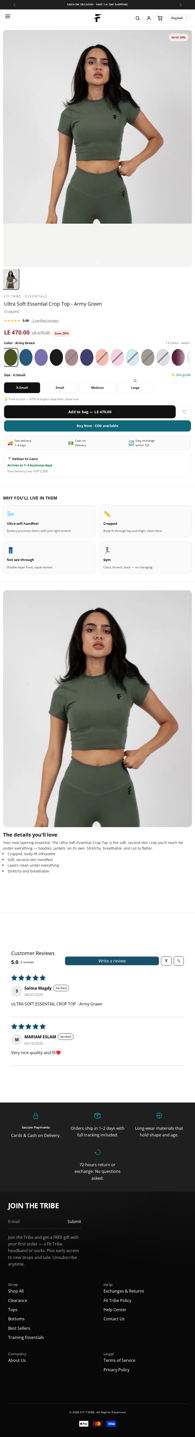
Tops (13, 1309)
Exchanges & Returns (124, 1291)
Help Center (115, 1309)
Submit (74, 1221)
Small (60, 387)
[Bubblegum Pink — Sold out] (117, 357)
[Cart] (160, 18)
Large (135, 387)
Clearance (17, 1300)
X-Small (22, 387)
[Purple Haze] (41, 357)
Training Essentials (26, 1337)
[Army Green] (10, 357)
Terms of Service (119, 1360)
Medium (97, 387)
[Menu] (8, 18)
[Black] (56, 357)
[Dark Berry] (178, 357)
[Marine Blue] (25, 357)
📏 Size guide (181, 375)
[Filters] (166, 960)
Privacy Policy (116, 1370)
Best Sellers (19, 1328)
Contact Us (114, 1319)
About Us (17, 1360)
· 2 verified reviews (45, 320)
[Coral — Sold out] (102, 357)
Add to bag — (89, 411)
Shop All (16, 1291)
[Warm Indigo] (86, 357)
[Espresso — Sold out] (147, 357)
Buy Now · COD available (97, 425)
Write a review (112, 961)
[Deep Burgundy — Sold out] (71, 357)
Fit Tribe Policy (117, 1300)
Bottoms (16, 1319)
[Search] (138, 18)
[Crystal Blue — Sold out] (132, 357)
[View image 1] (97, 262)
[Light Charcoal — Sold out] (163, 357)
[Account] (149, 18)
